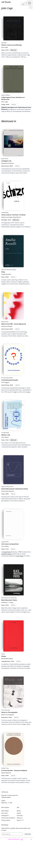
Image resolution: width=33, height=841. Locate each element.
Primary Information (7, 378)
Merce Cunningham (7, 715)
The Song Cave (5, 710)
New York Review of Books (8, 269)
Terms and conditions (8, 818)
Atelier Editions (5, 95)
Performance (4, 717)
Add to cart (13, 50)
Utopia (3, 656)
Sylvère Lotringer (6, 217)
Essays (3, 50)
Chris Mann (5, 437)
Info (21, 839)
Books (19, 811)
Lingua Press (5, 541)
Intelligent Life (6, 161)
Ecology (3, 104)
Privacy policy (5, 820)
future (3, 654)
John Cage (4, 47)
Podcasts (20, 815)
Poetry (3, 277)
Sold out (14, 104)
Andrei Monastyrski (7, 491)
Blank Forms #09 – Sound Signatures (13, 324)
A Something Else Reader (9, 380)
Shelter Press (5, 768)
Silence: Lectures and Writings (11, 45)
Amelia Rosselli (6, 274)
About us (20, 818)
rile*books (6, 2)
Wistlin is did (5, 435)
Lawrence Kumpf (6, 326)
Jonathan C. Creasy (7, 602)
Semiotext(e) (4, 212)
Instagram (4, 815)
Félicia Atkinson (6, 773)
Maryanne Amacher (7, 163)
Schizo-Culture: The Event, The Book (13, 215)
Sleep (3, 272)
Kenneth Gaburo (6, 554)
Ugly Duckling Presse (7, 486)
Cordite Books (5, 432)
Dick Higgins (5, 382)
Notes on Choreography (9, 712)
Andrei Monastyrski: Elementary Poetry (14, 489)
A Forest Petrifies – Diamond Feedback (14, 770)
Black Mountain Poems (9, 600)
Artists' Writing (5, 385)
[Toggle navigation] (29, 3)
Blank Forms (4, 158)
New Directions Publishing (8, 598)
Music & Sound (5, 166)
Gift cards (4, 813)
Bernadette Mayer (7, 659)
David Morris (17, 217)
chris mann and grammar (10, 544)
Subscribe (28, 834)
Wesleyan (4, 42)
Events (19, 813)
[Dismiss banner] (31, 839)
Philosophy (4, 220)
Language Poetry (5, 661)
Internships (5, 811)
